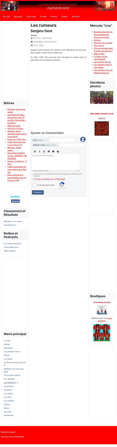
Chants (7, 404)
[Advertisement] (15, 61)
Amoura (97, 40)
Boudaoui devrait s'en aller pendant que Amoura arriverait (103, 34)
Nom (38, 140)
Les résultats (9, 379)
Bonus (6, 408)
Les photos (8, 386)
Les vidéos (8, 393)
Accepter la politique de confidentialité (49, 179)
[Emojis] (53, 151)
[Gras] (35, 151)
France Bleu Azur (11, 247)
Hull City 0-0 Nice (15, 128)
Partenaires (9, 415)
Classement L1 (10, 225)
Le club (7, 340)
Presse (43, 16)
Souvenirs (8, 390)
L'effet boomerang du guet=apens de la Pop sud (17, 169)
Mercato (76, 16)
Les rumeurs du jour (102, 62)
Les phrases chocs (12, 351)
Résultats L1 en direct (13, 221)
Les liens (7, 412)
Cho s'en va (99, 45)
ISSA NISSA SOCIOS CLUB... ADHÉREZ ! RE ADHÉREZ (17, 156)
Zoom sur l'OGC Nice (16, 139)
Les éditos (8, 359)
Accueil (6, 16)
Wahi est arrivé (13, 126)
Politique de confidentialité (12, 436)
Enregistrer (37, 192)
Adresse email (46, 145)
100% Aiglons (9, 251)
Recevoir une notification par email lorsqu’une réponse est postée (57, 175)
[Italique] (39, 151)
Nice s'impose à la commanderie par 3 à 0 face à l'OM (16, 177)
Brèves (7, 344)
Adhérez (101, 118)
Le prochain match (12, 375)
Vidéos (64, 16)
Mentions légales (8, 432)
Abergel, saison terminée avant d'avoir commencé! (17, 134)
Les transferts (10, 382)
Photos (54, 16)
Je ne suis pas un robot (45, 185)
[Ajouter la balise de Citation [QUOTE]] (48, 151)
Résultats (18, 16)
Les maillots (9, 401)
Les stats (8, 397)
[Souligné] (44, 151)
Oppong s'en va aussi (103, 43)
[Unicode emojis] (57, 151)
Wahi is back (99, 54)
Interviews (31, 16)
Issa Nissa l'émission (12, 243)
